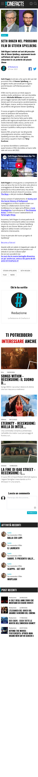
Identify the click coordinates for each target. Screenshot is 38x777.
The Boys (5, 194)
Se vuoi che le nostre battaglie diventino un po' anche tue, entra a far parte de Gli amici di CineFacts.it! (18, 258)
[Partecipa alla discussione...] (22, 502)
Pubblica (32, 513)
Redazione (13, 67)
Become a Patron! (8, 242)
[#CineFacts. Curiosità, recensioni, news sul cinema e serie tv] (14, 5)
